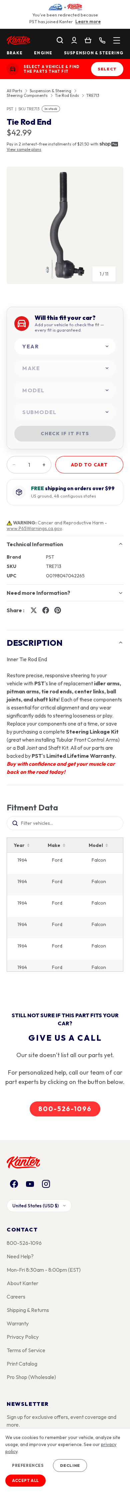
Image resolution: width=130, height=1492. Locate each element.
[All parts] (116, 40)
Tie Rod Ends (67, 96)
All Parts (14, 91)
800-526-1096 (65, 1109)
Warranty (18, 1323)
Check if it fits (65, 434)
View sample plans (24, 149)
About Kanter (22, 1283)
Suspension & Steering (93, 53)
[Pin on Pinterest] (58, 610)
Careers (16, 1296)
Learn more (88, 21)
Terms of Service (26, 1350)
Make (54, 845)
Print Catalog (22, 1363)
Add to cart (89, 465)
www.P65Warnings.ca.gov (34, 528)
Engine (43, 53)
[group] (65, 228)
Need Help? (20, 1256)
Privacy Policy (23, 1336)
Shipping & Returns (28, 1310)
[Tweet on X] (34, 610)
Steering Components (27, 96)
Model (96, 845)
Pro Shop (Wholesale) (31, 1377)
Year (19, 845)
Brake (15, 53)
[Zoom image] (65, 225)
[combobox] (65, 346)
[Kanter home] (13, 69)
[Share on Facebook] (46, 610)
